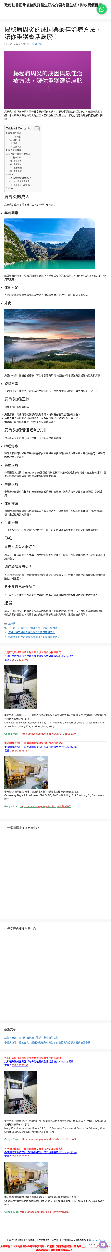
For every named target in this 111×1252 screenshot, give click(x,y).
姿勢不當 (17, 147)
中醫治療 (18, 164)
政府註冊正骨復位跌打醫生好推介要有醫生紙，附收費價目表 (53, 5)
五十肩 (12, 623)
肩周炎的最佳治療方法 (19, 154)
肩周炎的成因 (14, 133)
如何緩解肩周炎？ (21, 181)
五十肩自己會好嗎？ (23, 185)
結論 (10, 188)
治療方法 (23, 628)
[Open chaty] (103, 1244)
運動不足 (17, 140)
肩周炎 (53, 628)
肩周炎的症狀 (14, 150)
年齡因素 (17, 136)
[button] (39, 656)
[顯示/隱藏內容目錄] (35, 128)
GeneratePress (97, 1240)
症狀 (45, 628)
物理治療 (17, 157)
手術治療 (18, 171)
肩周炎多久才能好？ (22, 178)
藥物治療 (17, 161)
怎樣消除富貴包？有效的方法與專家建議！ (31, 632)
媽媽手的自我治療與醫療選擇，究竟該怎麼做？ (34, 636)
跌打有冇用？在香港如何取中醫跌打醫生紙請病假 (31, 1037)
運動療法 (18, 167)
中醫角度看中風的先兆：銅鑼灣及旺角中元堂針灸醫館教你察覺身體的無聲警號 (47, 1042)
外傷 (15, 143)
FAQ (10, 174)
